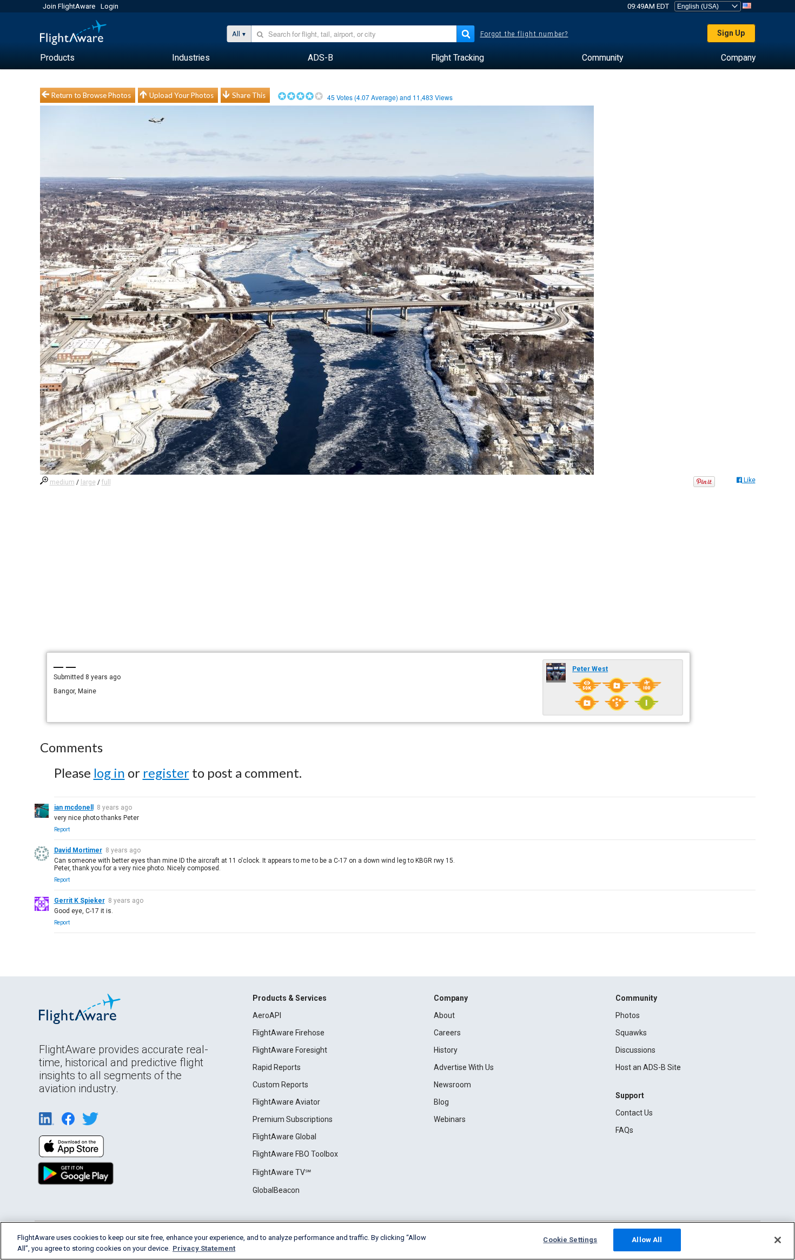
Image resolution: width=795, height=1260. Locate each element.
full (106, 482)
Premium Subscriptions (293, 1119)
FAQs (624, 1130)
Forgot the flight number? (524, 34)
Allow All (647, 1240)
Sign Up (731, 33)
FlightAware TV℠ (282, 1172)
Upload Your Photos (181, 95)
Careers (447, 1032)
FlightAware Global (284, 1136)
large (88, 482)
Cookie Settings (570, 1240)
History (446, 1050)
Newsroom (452, 1084)
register (166, 772)
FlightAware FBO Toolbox (295, 1154)
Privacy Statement (204, 1248)
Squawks (631, 1032)
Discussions (635, 1050)
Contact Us (634, 1112)
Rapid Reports (277, 1067)
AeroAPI (267, 1015)
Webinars (450, 1119)
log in (109, 772)
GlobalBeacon (276, 1190)
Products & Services (290, 998)
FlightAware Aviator (286, 1102)
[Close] (778, 1240)
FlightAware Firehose (288, 1032)
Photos (627, 1015)
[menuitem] (57, 58)
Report (62, 829)
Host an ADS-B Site (648, 1067)
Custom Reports (280, 1084)
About (444, 1015)
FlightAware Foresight (290, 1050)
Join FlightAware (69, 6)
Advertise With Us (464, 1067)
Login (109, 6)
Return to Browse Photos (91, 95)
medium (62, 482)
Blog (441, 1102)
